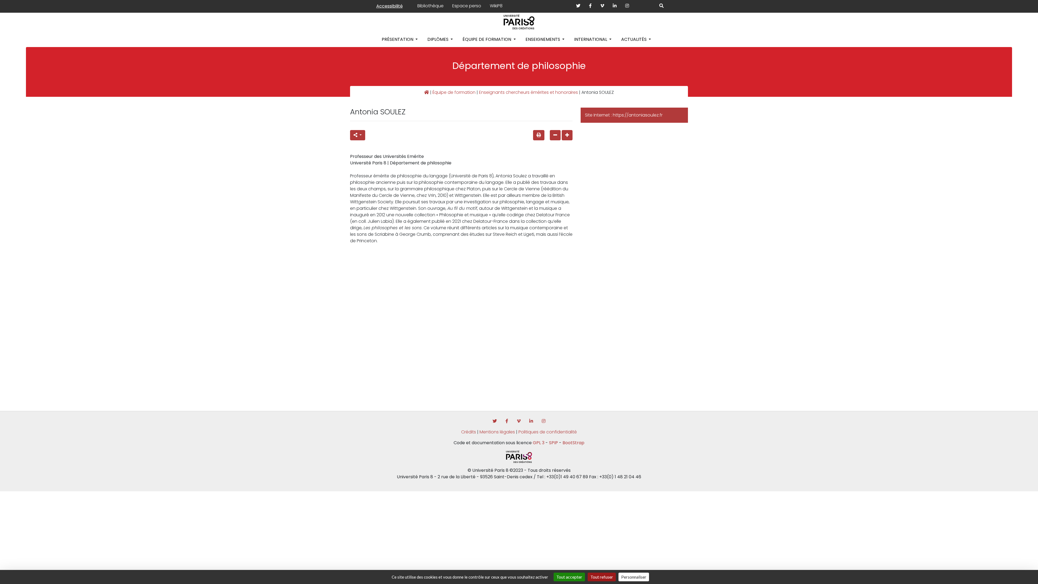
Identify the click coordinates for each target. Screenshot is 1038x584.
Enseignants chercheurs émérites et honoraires (528, 92)
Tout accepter (569, 576)
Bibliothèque (430, 6)
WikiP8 (496, 6)
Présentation (398, 39)
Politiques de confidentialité (547, 432)
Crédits (468, 432)
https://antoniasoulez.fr (638, 115)
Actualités (634, 39)
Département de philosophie (519, 65)
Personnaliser (633, 576)
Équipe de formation (487, 39)
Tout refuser (601, 576)
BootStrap (573, 443)
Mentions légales (497, 432)
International (591, 39)
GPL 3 (538, 443)
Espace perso (466, 6)
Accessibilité (389, 6)
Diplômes (438, 39)
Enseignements (543, 39)
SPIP (553, 443)
